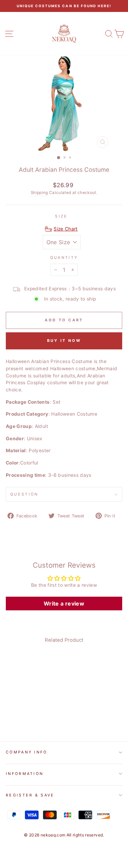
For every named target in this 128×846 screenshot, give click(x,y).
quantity (64, 257)
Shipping (39, 192)
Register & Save (30, 795)
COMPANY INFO (26, 752)
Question (24, 494)
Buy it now (64, 340)
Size (61, 216)
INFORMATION (24, 773)
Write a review (64, 603)
